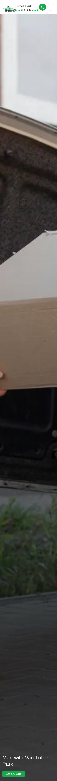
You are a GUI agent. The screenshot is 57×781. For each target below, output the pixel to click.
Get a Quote (13, 773)
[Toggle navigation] (50, 7)
